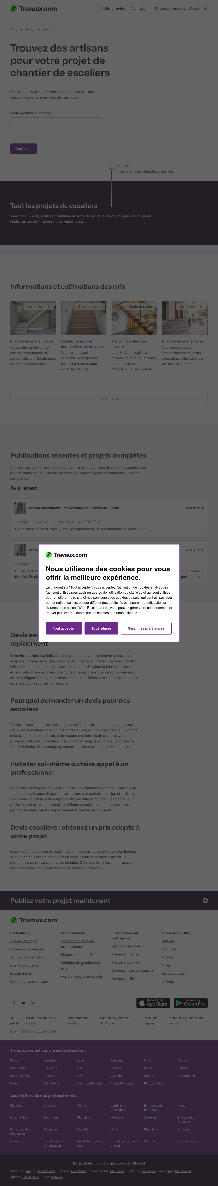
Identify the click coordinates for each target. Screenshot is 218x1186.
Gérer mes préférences (146, 628)
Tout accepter (64, 628)
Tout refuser (101, 628)
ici (106, 607)
